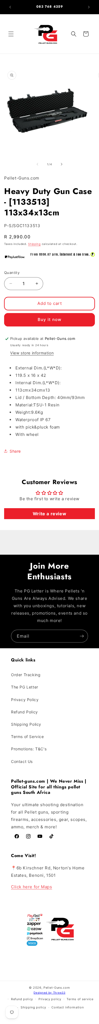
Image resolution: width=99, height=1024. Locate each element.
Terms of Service (27, 736)
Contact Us (22, 761)
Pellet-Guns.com (56, 988)
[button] (11, 34)
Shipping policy (33, 1007)
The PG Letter (24, 687)
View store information (32, 353)
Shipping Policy (26, 724)
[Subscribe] (82, 636)
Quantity (12, 272)
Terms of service (80, 999)
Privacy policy (49, 999)
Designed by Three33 (49, 992)
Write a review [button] (49, 513)
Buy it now (49, 319)
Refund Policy (24, 712)
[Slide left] (37, 164)
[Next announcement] (89, 7)
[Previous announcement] (10, 7)
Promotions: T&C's (28, 749)
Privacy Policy (24, 699)
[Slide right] (62, 164)
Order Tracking (25, 674)
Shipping (34, 243)
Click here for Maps (31, 886)
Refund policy (22, 999)
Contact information (67, 1007)
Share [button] (15, 451)
